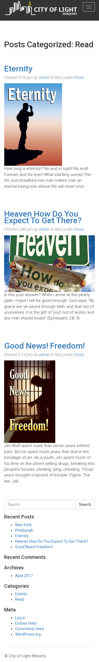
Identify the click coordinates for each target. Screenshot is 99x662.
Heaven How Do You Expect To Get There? (43, 217)
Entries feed (25, 623)
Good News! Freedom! (44, 346)
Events (21, 594)
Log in (20, 618)
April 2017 (24, 575)
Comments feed (29, 629)
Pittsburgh (24, 530)
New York (23, 525)
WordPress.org (28, 634)
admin (44, 77)
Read (78, 77)
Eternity (18, 68)
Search (85, 504)
